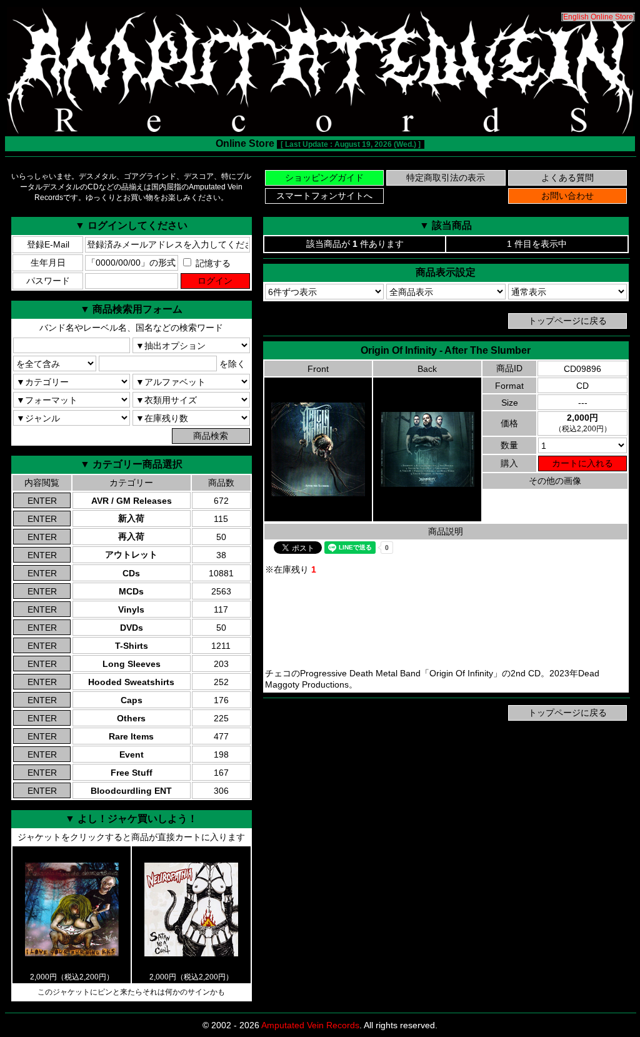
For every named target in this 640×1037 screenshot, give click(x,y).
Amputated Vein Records (310, 1025)
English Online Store (598, 17)
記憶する (212, 263)
